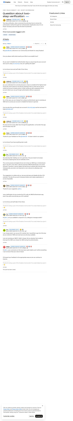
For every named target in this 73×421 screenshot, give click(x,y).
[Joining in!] (24, 19)
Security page (31, 107)
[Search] (62, 2)
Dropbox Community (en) (53, 2)
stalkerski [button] (8, 19)
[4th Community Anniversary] (27, 47)
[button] (4, 20)
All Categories (53, 16)
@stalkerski (8, 50)
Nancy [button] (7, 185)
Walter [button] (8, 47)
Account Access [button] (12, 34)
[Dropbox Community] (7, 2)
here (46, 5)
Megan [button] (8, 246)
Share (5, 29)
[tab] (6, 39)
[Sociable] (29, 47)
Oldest (9, 43)
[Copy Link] (27, 21)
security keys (16, 63)
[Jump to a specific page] (45, 44)
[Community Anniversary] (22, 19)
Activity (52, 22)
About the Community (55, 25)
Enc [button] (7, 154)
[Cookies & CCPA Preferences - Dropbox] (23, 411)
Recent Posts (53, 19)
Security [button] (5, 34)
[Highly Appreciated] (31, 47)
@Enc (19, 189)
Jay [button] (7, 214)
